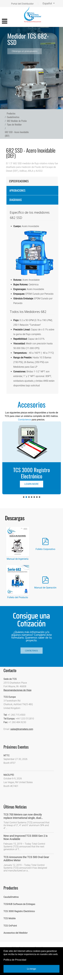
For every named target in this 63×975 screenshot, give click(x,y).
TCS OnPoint (10, 925)
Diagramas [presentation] (15, 200)
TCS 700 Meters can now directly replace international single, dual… (23, 816)
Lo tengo (31, 969)
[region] (31, 68)
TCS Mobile (10, 918)
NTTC (7, 755)
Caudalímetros (11, 897)
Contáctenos (24, 419)
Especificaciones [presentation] (19, 181)
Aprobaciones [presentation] (17, 190)
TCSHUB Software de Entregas (19, 904)
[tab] (32, 181)
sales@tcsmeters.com (21, 729)
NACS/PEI (9, 774)
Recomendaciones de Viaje (17, 690)
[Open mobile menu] (4, 21)
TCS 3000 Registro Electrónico (19, 911)
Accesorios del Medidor (16, 932)
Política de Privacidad (15, 960)
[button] (31, 457)
